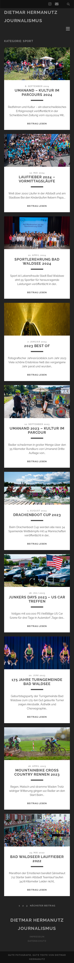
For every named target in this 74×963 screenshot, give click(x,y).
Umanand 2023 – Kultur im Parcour (37, 430)
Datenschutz (37, 941)
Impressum (37, 936)
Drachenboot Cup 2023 (37, 515)
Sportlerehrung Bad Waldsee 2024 (36, 261)
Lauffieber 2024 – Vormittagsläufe (37, 179)
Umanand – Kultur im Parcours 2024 (37, 92)
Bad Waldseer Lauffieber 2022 (37, 859)
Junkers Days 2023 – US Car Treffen (37, 599)
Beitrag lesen (37, 123)
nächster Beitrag (42, 905)
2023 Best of (37, 346)
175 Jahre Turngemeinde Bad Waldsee (37, 682)
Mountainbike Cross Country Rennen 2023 (37, 772)
